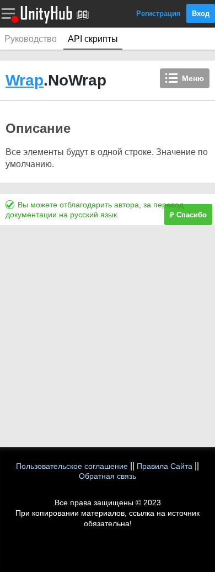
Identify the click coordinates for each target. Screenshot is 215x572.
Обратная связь (107, 476)
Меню (193, 78)
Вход (200, 13)
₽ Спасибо (188, 215)
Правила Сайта (164, 466)
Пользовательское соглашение (72, 466)
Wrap (25, 80)
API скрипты (93, 39)
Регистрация (158, 13)
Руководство (30, 39)
